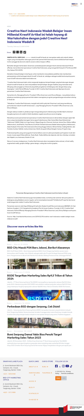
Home (10, 14)
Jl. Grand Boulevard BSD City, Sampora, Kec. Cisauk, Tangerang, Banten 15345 (13, 368)
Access (31, 381)
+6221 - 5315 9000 (9, 392)
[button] (14, 52)
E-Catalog (33, 393)
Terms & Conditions (67, 373)
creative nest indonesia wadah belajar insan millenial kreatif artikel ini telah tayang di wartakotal (40, 15)
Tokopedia (46, 373)
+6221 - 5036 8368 (9, 374)
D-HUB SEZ (33, 400)
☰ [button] (81, 4)
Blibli (44, 367)
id (15, 14)
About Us (32, 367)
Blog (31, 387)
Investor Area (34, 373)
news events (21, 14)
